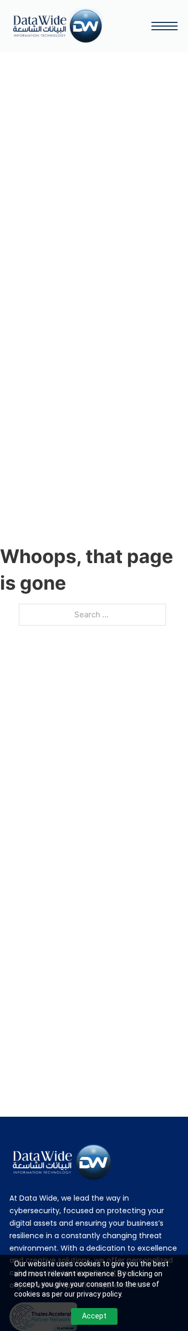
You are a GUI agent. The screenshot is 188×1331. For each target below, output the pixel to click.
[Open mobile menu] (164, 26)
